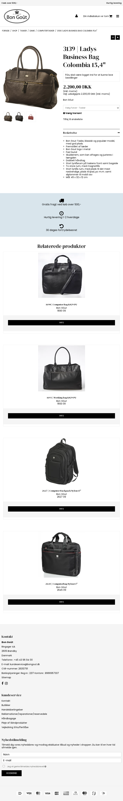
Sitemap (6, 677)
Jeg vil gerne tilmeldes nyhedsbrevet (34, 766)
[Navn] (61, 754)
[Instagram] (6, 683)
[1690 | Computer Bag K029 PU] (61, 275)
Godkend (11, 773)
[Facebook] (2, 683)
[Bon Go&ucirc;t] (17, 16)
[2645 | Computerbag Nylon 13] (61, 554)
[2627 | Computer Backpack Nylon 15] (61, 461)
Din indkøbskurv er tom (96, 16)
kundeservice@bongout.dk (25, 664)
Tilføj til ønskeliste (73, 119)
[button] (113, 37)
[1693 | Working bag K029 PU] (61, 368)
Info (61, 322)
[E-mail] (61, 760)
